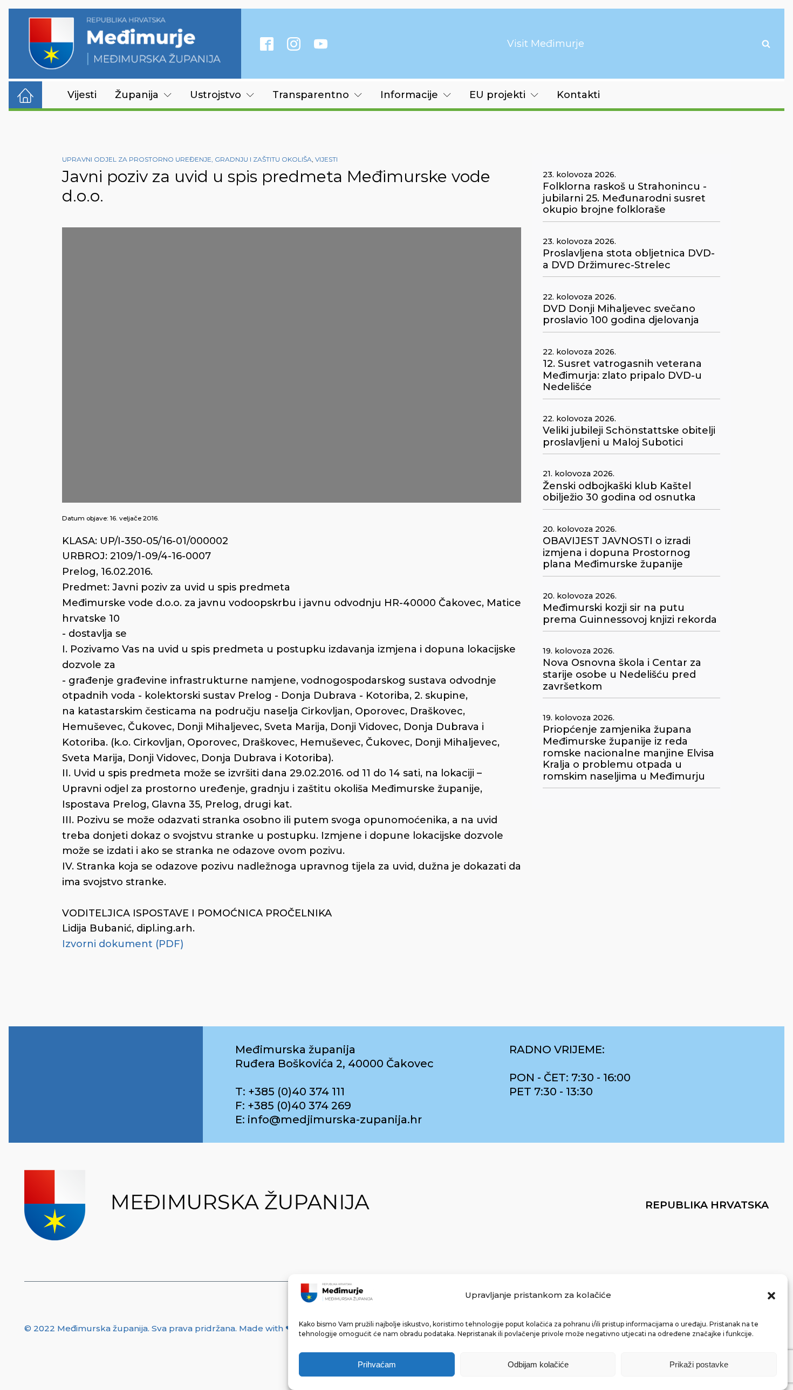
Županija (137, 95)
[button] (771, 1295)
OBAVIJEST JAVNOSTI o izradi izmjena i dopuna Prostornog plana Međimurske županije (617, 553)
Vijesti (82, 95)
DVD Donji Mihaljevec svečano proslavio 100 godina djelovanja (621, 314)
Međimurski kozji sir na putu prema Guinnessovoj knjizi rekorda (630, 614)
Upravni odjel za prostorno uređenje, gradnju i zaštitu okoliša (187, 159)
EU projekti (497, 95)
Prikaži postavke (698, 1364)
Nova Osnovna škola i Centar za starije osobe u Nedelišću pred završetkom (622, 674)
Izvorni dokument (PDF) (122, 944)
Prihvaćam (377, 1364)
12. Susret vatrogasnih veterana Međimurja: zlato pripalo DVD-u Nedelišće (622, 375)
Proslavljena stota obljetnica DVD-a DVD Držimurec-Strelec (629, 259)
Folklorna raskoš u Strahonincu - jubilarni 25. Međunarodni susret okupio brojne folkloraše (625, 198)
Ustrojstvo (215, 95)
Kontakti (578, 95)
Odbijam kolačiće (538, 1364)
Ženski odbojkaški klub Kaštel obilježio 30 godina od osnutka (619, 492)
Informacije (409, 95)
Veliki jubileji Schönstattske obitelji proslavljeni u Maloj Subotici (629, 436)
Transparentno (310, 95)
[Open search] (766, 43)
